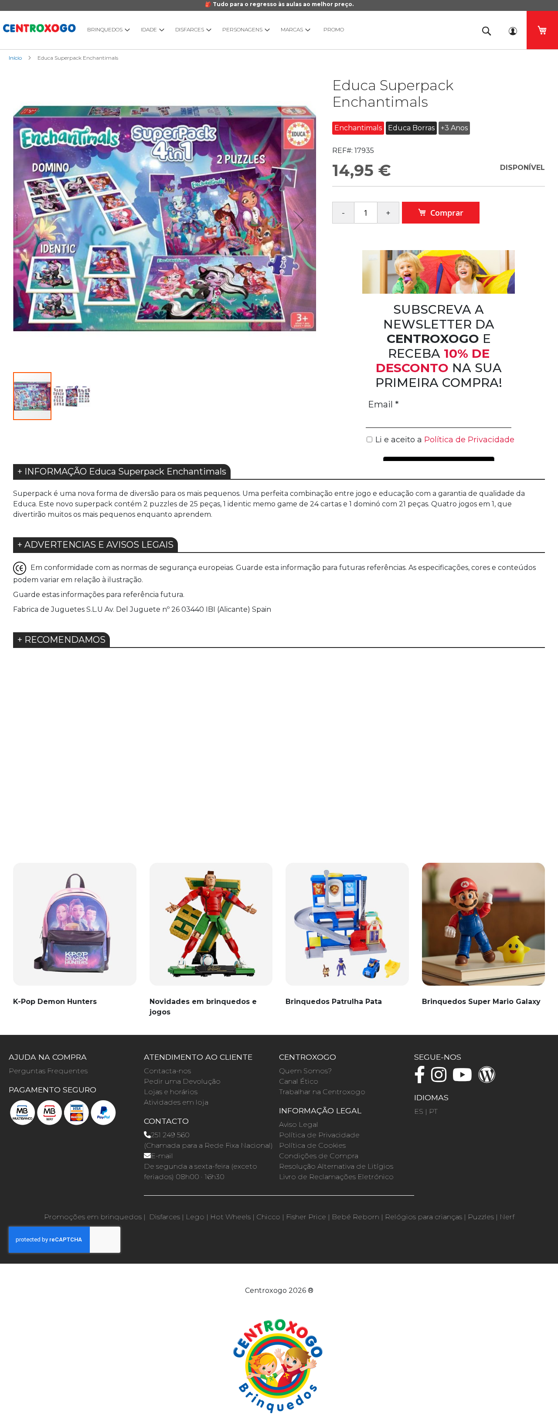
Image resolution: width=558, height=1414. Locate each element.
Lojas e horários (170, 1092)
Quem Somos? (305, 1071)
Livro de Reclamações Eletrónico (336, 1177)
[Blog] (489, 1079)
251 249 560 (170, 1135)
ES (418, 1111)
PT (433, 1111)
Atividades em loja (176, 1102)
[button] (298, 219)
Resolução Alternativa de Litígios (336, 1166)
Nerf (507, 1217)
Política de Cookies (312, 1145)
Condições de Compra (318, 1156)
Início (15, 57)
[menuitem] (106, 29)
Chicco (268, 1217)
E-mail (162, 1156)
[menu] (274, 29)
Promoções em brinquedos (93, 1217)
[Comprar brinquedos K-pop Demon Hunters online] (74, 929)
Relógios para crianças (423, 1217)
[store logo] (39, 26)
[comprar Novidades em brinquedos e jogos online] (211, 929)
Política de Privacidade (319, 1135)
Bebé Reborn (355, 1217)
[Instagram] (441, 1079)
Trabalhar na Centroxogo (322, 1092)
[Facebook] (421, 1079)
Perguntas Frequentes (48, 1071)
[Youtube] (464, 1079)
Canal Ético (298, 1081)
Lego (195, 1217)
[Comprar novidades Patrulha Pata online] (347, 929)
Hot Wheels (230, 1217)
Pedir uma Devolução (182, 1081)
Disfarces (164, 1217)
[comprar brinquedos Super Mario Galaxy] (483, 929)
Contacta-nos (167, 1071)
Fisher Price (306, 1217)
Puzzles (481, 1217)
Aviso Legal (298, 1124)
